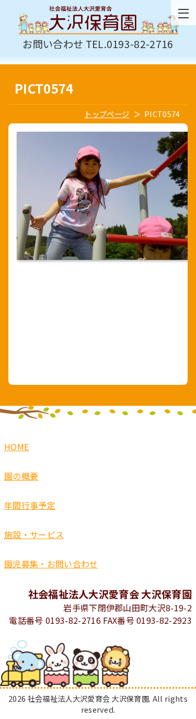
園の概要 (21, 476)
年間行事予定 (29, 505)
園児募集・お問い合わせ (51, 563)
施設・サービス (34, 534)
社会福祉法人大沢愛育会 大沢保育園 (98, 20)
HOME (16, 446)
